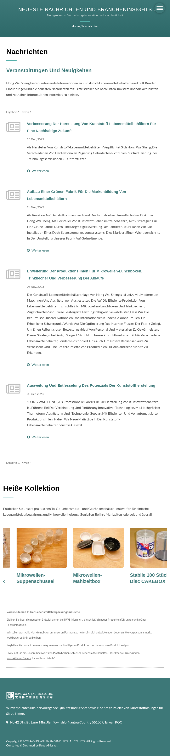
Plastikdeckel (116, 653)
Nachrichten (90, 26)
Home (76, 26)
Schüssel (75, 653)
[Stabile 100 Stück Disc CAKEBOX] (142, 548)
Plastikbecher (61, 653)
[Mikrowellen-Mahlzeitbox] (85, 548)
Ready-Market (48, 745)
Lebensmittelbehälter (94, 653)
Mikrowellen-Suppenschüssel (22, 578)
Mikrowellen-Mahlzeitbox (74, 578)
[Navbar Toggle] (159, 8)
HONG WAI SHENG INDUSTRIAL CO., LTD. (58, 741)
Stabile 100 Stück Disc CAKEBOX (136, 578)
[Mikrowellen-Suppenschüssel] (28, 548)
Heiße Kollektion (31, 488)
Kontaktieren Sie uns (19, 658)
